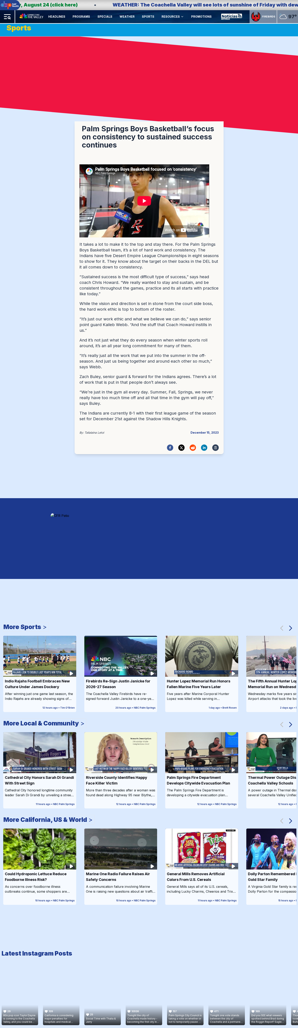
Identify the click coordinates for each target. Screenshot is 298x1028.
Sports (148, 16)
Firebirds (268, 16)
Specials (105, 16)
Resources (171, 16)
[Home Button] (31, 16)
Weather (127, 16)
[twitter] (181, 447)
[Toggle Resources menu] (182, 16)
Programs (81, 16)
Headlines (56, 16)
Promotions (201, 16)
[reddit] (193, 447)
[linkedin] (204, 447)
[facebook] (170, 447)
